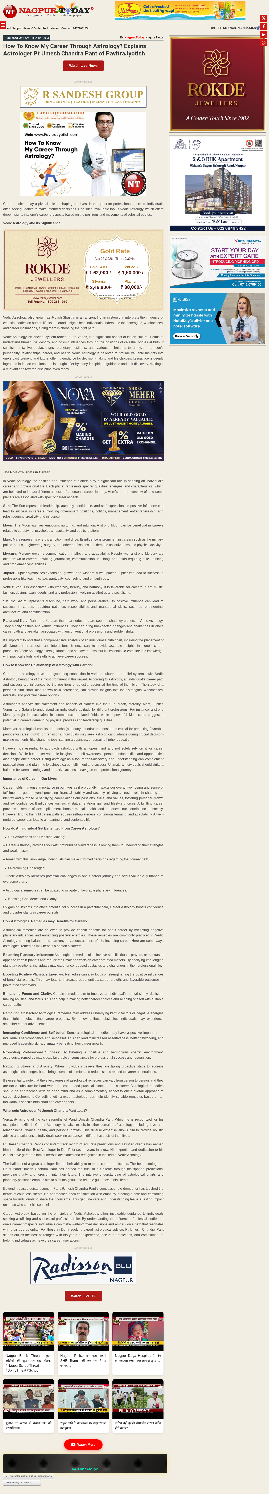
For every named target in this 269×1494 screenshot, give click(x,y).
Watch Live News (83, 66)
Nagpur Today (134, 37)
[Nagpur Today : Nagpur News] (49, 12)
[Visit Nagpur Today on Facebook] (259, 28)
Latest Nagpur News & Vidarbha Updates (30, 28)
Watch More (86, 1444)
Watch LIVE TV (83, 1296)
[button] (28, 1343)
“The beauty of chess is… (21, 1482)
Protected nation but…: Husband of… (28, 1476)
